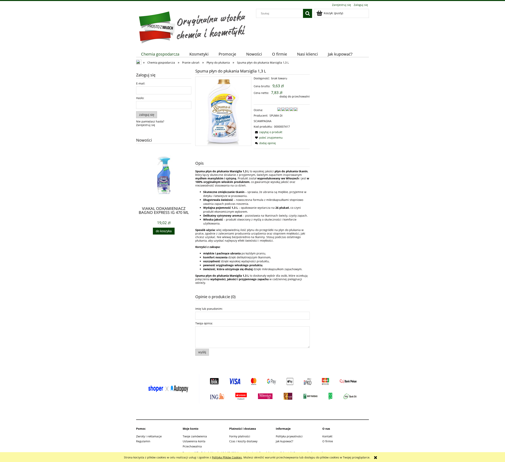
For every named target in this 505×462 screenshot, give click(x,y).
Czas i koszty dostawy (243, 441)
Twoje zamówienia (195, 436)
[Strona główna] (192, 26)
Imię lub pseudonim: (209, 309)
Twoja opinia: (204, 323)
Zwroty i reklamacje (149, 436)
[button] (268, 132)
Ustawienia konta (194, 441)
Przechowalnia (192, 446)
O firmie (327, 441)
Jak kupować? (284, 441)
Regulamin (143, 441)
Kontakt (327, 436)
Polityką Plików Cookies (227, 457)
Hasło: (140, 98)
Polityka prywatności (289, 436)
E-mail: (140, 83)
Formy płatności (239, 436)
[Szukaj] (307, 13)
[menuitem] (160, 54)
